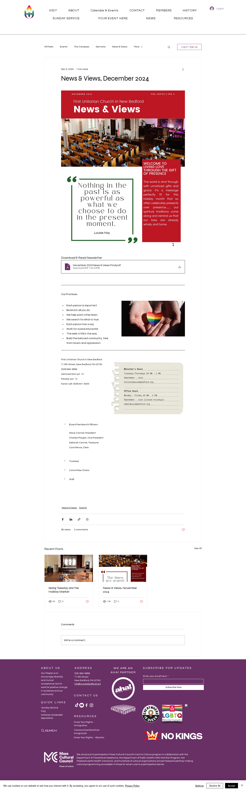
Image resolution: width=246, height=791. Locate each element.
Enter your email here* (155, 676)
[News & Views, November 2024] (123, 568)
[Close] (242, 785)
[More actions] (183, 69)
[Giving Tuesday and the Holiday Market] (69, 568)
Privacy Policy (132, 785)
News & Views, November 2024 (120, 589)
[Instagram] (91, 705)
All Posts (48, 47)
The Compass (81, 47)
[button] (53, 10)
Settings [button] (199, 785)
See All (198, 548)
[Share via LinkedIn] (70, 519)
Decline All (214, 785)
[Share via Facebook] (62, 519)
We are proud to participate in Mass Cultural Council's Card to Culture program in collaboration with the (132, 754)
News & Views (119, 47)
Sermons (100, 47)
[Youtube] (81, 705)
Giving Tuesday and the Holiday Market (64, 589)
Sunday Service (49, 708)
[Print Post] (87, 519)
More (136, 47)
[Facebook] (86, 705)
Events (63, 47)
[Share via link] (79, 519)
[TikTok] (76, 705)
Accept (231, 785)
